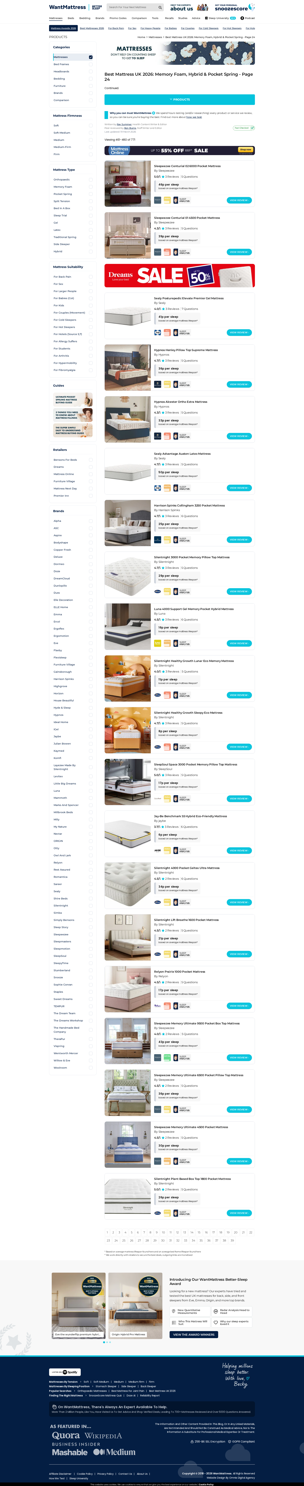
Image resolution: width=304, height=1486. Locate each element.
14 (192, 1232)
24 (116, 1240)
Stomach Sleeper (106, 1386)
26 (131, 1240)
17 (213, 1232)
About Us (142, 1474)
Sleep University (78, 1478)
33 (185, 1240)
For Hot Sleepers (232, 28)
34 (193, 1240)
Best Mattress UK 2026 (162, 1391)
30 (163, 1240)
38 (224, 1240)
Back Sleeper (148, 1386)
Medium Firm (136, 1382)
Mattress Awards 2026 (63, 28)
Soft (86, 1382)
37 (216, 1240)
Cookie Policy (85, 1474)
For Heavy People (150, 28)
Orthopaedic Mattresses (92, 1391)
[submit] (160, 7)
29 (155, 1240)
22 (250, 1232)
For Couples (188, 28)
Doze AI (131, 1395)
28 (147, 1240)
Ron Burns (130, 128)
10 (163, 1232)
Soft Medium (101, 1382)
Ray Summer (124, 124)
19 (228, 1232)
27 (139, 1240)
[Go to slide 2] (107, 1342)
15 (199, 1232)
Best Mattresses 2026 (92, 28)
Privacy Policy (105, 1474)
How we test (57, 1478)
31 (170, 1240)
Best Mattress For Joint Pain (128, 1391)
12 (177, 1232)
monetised (186, 1255)
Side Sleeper (128, 1386)
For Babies (171, 28)
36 (209, 1240)
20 (236, 1232)
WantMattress (222, 1473)
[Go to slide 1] (104, 1342)
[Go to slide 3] (110, 1342)
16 (206, 1232)
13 (184, 1232)
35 (201, 1240)
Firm (151, 1382)
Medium (119, 1382)
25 (123, 1240)
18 (220, 1232)
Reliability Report (150, 1395)
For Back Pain (116, 28)
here (151, 1251)
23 (108, 1240)
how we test (194, 117)
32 (177, 1240)
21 (243, 1232)
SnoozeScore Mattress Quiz (105, 1395)
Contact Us (125, 1474)
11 (171, 1232)
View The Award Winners (194, 1334)
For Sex (132, 28)
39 (232, 1240)
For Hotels (251, 28)
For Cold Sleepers (209, 28)
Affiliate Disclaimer (60, 1474)
